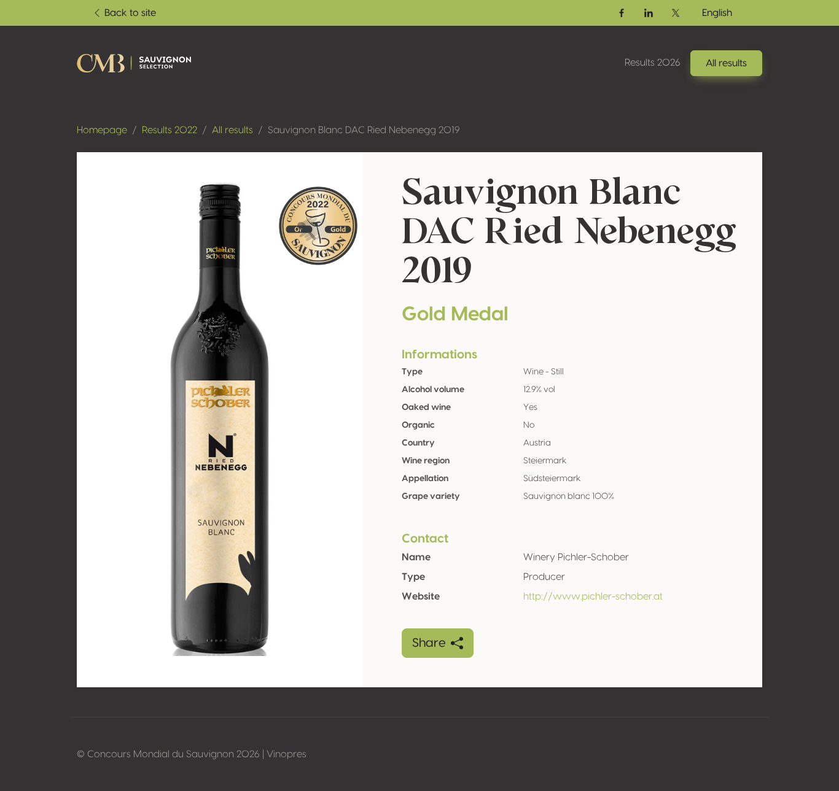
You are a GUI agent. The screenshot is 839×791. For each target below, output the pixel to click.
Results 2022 (169, 130)
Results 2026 (653, 63)
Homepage (102, 130)
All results (232, 130)
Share (429, 643)
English (717, 13)
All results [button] (726, 63)
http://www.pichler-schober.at (593, 596)
